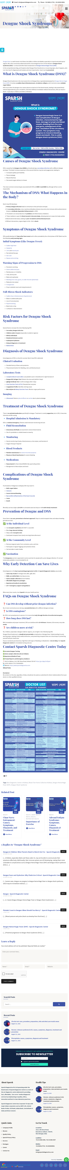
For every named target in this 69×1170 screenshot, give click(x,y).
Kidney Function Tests (21, 389)
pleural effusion (22, 398)
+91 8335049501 (50, 1146)
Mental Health (30, 816)
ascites (31, 398)
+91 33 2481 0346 (40, 1140)
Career (5, 1147)
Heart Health (36, 814)
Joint (7, 250)
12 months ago (7, 877)
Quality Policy (7, 1134)
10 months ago (7, 854)
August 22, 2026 (15, 1023)
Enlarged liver (10, 284)
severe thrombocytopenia (28, 452)
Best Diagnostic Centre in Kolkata (17, 783)
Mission (5, 1131)
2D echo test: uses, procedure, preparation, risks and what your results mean (35, 1021)
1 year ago (6, 912)
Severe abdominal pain (12, 269)
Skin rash (9, 255)
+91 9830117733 (40, 1146)
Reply (63, 851)
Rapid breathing (11, 303)
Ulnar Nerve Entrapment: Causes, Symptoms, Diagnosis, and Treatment (10, 823)
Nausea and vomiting (12, 258)
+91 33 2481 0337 (51, 1140)
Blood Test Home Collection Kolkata (40, 783)
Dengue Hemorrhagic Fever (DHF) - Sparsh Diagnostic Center (25, 926)
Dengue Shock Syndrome (19, 785)
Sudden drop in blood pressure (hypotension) (19, 296)
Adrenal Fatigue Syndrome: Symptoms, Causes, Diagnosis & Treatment (56, 823)
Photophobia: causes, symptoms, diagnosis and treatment (29, 1038)
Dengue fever (6, 61)
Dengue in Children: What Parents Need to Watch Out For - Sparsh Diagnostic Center (34, 852)
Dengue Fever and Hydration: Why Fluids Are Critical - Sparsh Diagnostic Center (32, 875)
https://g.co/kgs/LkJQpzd (43, 661)
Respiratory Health (32, 818)
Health (5, 814)
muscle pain (15, 250)
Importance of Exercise (33, 822)
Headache (9, 248)
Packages (5, 1144)
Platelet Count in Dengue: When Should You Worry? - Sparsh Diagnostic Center (32, 910)
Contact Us (6, 1150)
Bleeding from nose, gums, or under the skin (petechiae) (22, 279)
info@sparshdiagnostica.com (45, 1152)
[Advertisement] (34, 41)
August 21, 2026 (15, 1040)
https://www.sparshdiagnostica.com (20, 665)
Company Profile (8, 1127)
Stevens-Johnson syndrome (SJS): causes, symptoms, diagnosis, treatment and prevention (36, 1031)
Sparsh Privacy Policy (9, 1137)
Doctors (5, 1141)
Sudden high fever (11, 245)
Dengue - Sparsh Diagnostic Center (16, 894)
